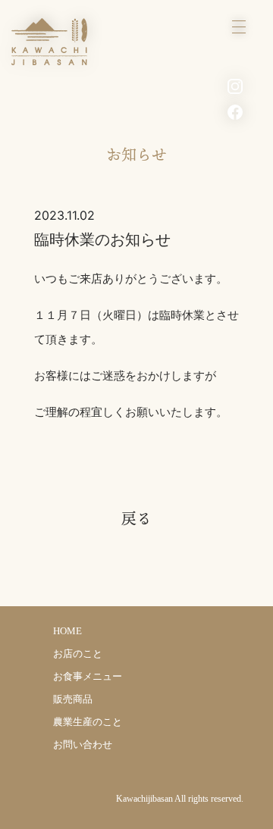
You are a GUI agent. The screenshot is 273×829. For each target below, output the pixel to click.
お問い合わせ (82, 744)
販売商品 (73, 699)
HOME (67, 631)
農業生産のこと (87, 721)
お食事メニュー (87, 676)
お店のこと (77, 653)
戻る (136, 518)
